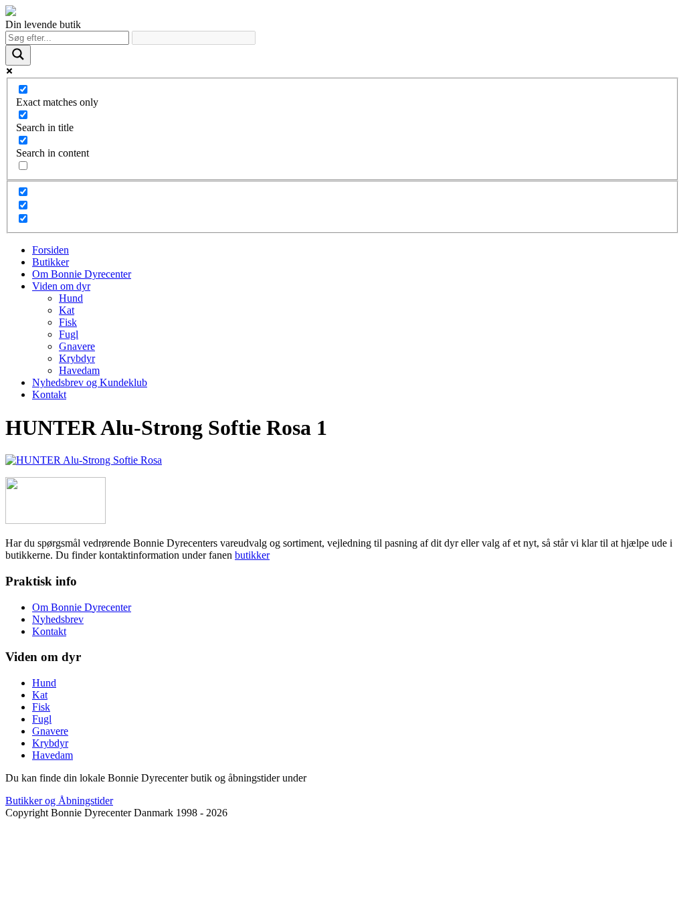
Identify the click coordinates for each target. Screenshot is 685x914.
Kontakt (49, 394)
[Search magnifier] (18, 55)
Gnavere (77, 346)
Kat (66, 310)
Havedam (79, 370)
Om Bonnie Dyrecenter (81, 274)
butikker (252, 555)
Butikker (50, 262)
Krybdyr (77, 358)
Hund (71, 298)
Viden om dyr (61, 286)
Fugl (68, 334)
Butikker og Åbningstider (59, 800)
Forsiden (50, 250)
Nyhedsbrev (58, 619)
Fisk (68, 322)
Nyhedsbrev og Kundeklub (89, 382)
